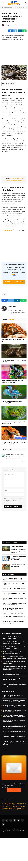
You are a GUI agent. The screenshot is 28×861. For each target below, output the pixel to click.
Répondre (23, 461)
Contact (7, 831)
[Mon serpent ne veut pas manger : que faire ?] (14, 330)
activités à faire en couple (7, 806)
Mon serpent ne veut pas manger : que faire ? (12, 340)
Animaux (10, 7)
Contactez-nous (14, 790)
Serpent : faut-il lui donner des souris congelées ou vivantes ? (12, 381)
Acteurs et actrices (20, 805)
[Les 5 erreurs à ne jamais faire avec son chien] (6, 567)
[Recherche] (26, 3)
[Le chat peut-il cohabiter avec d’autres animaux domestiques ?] (6, 558)
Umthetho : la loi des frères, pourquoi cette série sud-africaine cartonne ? (14, 647)
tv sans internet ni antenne (14, 808)
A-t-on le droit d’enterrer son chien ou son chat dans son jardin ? (14, 622)
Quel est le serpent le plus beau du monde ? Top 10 (11, 402)
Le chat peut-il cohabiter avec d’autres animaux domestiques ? (18, 558)
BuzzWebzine (4, 7)
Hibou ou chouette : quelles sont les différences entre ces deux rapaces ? (12, 579)
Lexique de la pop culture (15, 803)
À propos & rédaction (19, 829)
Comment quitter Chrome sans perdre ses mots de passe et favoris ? (14, 678)
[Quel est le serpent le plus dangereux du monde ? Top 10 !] (14, 413)
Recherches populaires (16, 830)
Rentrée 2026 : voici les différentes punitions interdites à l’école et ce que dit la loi (14, 642)
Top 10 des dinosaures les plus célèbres (13, 613)
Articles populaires (5, 830)
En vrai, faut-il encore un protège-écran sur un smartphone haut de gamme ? (14, 673)
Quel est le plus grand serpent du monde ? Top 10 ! (13, 361)
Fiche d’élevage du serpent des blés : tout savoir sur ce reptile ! (13, 443)
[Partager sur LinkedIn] (20, 30)
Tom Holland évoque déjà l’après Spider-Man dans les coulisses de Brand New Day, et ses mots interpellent (14, 668)
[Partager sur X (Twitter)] (15, 30)
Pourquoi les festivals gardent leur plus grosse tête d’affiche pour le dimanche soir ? (14, 657)
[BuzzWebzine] (14, 3)
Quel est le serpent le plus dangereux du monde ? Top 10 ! (13, 422)
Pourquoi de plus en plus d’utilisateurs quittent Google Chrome (13, 637)
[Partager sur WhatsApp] (24, 30)
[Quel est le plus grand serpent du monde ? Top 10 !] (14, 351)
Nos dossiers (4, 803)
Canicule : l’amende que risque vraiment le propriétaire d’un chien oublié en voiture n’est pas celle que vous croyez (18, 549)
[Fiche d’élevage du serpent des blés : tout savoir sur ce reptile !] (14, 433)
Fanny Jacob (8, 25)
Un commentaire (6, 27)
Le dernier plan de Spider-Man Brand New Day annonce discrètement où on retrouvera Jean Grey (14, 684)
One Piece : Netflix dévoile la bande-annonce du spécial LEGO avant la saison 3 (14, 652)
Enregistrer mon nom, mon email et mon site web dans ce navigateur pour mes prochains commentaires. (13, 500)
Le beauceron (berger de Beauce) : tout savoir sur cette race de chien (13, 608)
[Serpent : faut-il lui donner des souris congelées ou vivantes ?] (14, 371)
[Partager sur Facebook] (10, 30)
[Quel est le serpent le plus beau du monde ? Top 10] (14, 392)
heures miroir (14, 810)
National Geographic (13, 226)
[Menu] (2, 3)
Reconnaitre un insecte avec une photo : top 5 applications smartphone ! (14, 603)
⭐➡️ (14, 281)
